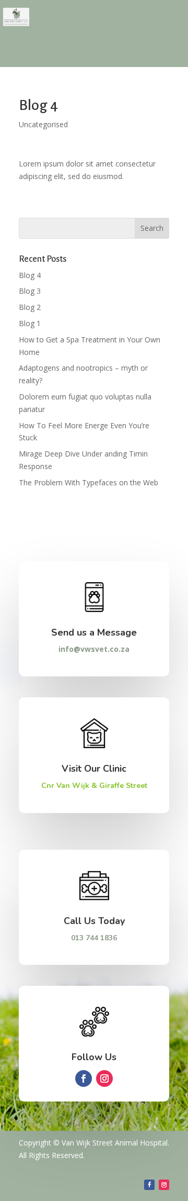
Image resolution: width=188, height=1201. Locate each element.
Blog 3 (30, 291)
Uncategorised (43, 124)
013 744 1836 (94, 938)
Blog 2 (30, 307)
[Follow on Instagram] (104, 1078)
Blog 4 (30, 275)
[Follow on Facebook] (83, 1078)
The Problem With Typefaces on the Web (88, 482)
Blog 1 (30, 323)
